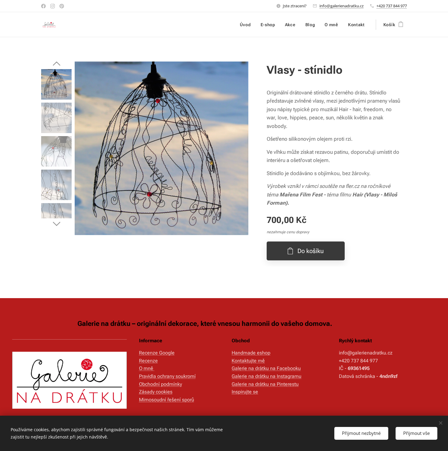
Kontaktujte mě (248, 361)
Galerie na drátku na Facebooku (266, 368)
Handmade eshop (251, 353)
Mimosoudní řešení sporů (166, 400)
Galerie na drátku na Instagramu (266, 376)
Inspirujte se (245, 392)
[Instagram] (52, 6)
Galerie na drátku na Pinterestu (265, 384)
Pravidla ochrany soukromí (167, 376)
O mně (147, 368)
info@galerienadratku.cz (341, 6)
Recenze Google (157, 353)
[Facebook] (43, 6)
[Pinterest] (62, 6)
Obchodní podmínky (160, 384)
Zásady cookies (155, 392)
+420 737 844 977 (391, 6)
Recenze (148, 361)
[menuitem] (247, 24)
